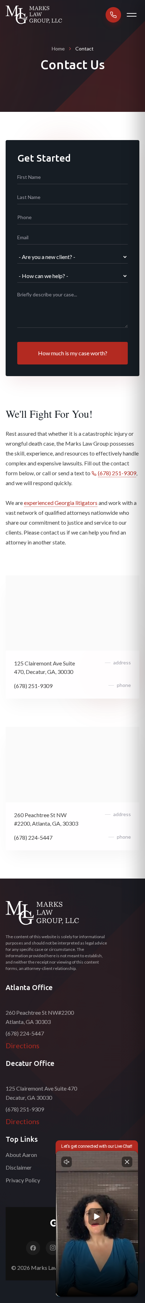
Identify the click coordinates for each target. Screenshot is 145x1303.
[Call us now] (113, 15)
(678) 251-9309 (117, 473)
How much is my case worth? (72, 353)
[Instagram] (53, 1248)
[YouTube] (92, 1248)
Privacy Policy (23, 1180)
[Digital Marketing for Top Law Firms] (72, 1223)
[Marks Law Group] (42, 913)
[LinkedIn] (72, 1248)
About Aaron (21, 1154)
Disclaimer (19, 1167)
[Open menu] (131, 15)
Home (58, 49)
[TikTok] (112, 1248)
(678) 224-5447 (33, 837)
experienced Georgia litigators (60, 502)
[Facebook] (33, 1248)
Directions (22, 1045)
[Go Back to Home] (34, 15)
